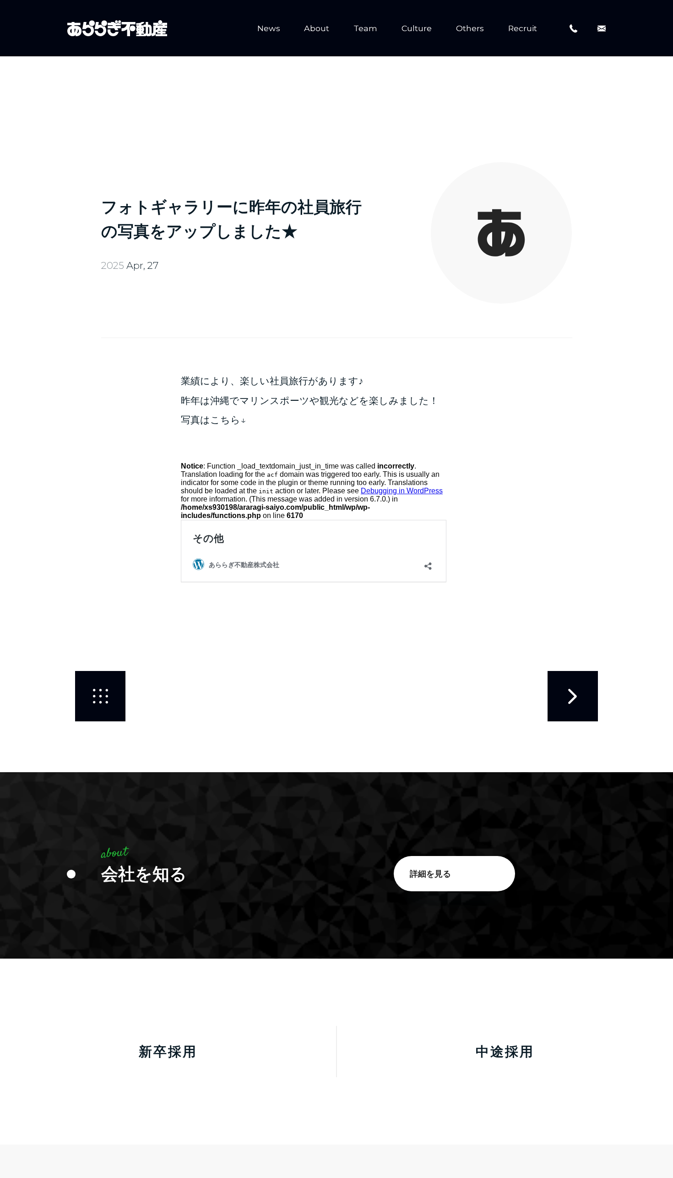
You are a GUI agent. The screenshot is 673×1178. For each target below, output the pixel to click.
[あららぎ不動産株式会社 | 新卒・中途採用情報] (117, 28)
